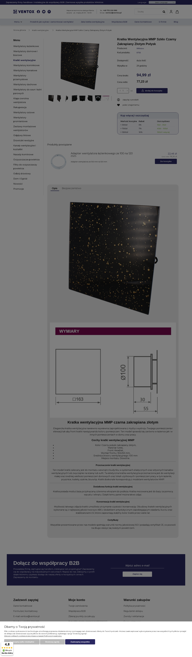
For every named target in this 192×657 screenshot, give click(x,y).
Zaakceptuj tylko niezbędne (22, 642)
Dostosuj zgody (52, 642)
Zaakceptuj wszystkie (80, 642)
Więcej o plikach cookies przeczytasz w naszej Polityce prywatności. (33, 636)
